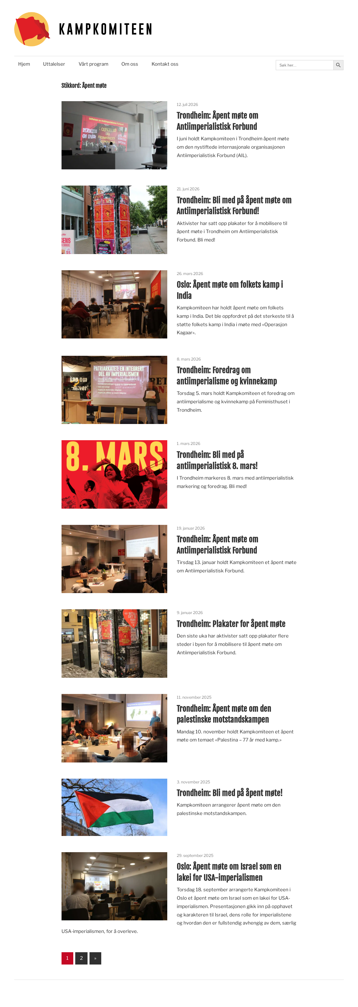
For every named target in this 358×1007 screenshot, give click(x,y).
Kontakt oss (165, 64)
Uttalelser (54, 64)
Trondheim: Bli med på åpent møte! (230, 793)
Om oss (129, 64)
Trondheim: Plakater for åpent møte (231, 624)
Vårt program (93, 64)
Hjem (24, 64)
